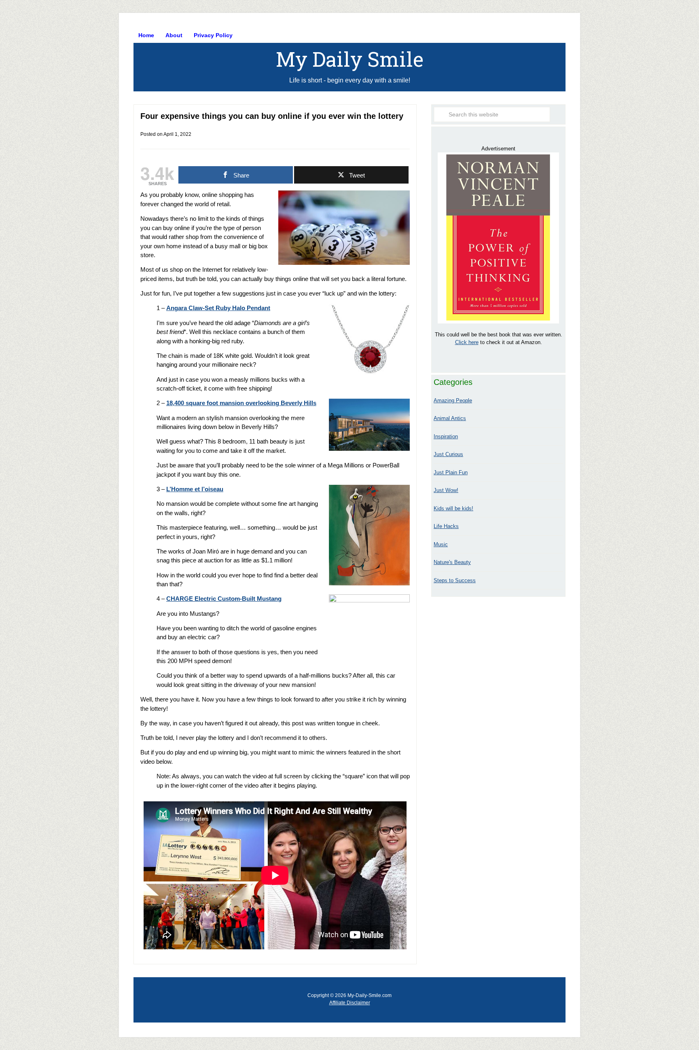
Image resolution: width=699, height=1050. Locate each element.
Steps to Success (455, 580)
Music (441, 544)
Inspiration (446, 436)
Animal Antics (450, 418)
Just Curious (448, 454)
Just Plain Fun (451, 472)
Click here (467, 342)
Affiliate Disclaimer (349, 1003)
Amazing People (453, 400)
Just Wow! (446, 490)
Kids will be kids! (453, 508)
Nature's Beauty (452, 562)
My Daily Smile (350, 59)
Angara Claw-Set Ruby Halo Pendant (218, 307)
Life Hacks (446, 526)
